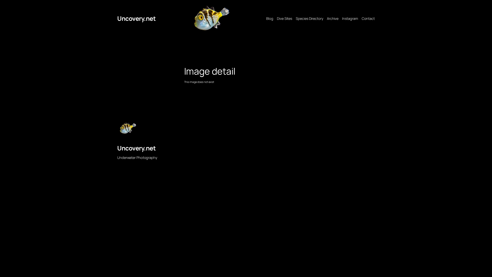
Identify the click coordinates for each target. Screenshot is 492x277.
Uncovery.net (136, 18)
